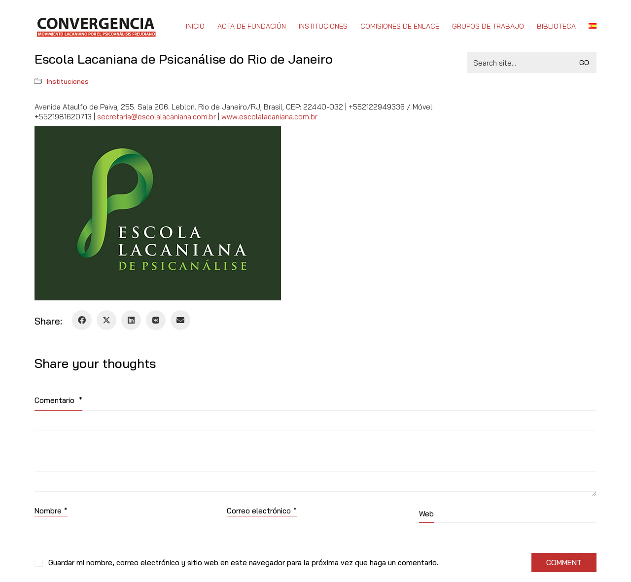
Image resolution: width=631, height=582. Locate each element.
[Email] (180, 320)
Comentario (58, 400)
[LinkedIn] (131, 320)
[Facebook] (82, 320)
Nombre (51, 510)
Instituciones (68, 81)
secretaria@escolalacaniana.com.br (156, 116)
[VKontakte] (156, 320)
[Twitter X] (106, 320)
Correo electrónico (262, 510)
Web (426, 513)
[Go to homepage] (96, 26)
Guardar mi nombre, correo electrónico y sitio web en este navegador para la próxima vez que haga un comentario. (243, 562)
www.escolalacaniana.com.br (269, 116)
